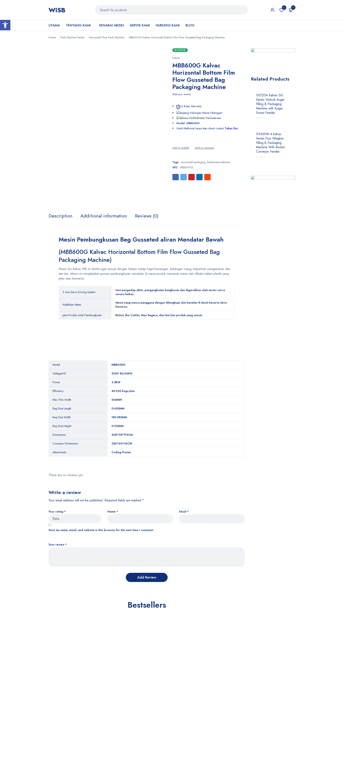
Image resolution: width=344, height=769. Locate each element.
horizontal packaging (193, 162)
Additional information (103, 216)
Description (60, 216)
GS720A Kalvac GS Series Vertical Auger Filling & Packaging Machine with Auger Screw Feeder (270, 104)
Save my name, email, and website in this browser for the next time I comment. (101, 530)
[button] (5, 25)
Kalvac (176, 58)
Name (113, 512)
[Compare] (204, 147)
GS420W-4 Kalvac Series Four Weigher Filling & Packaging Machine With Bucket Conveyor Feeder (270, 143)
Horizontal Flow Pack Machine (106, 37)
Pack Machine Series (72, 37)
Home (52, 37)
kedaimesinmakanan (218, 162)
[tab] (60, 216)
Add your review (181, 94)
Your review (58, 545)
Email (184, 512)
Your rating (57, 512)
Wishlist (284, 7)
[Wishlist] (180, 148)
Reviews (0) (146, 216)
